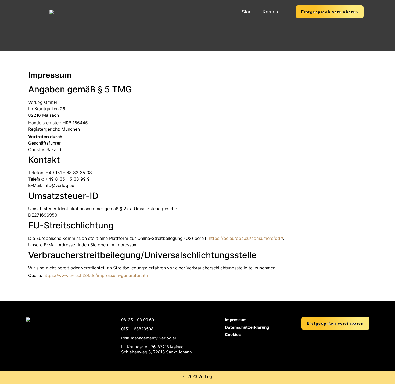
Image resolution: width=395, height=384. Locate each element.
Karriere (271, 12)
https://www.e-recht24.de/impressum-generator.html (96, 275)
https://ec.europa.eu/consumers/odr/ (246, 238)
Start (247, 12)
